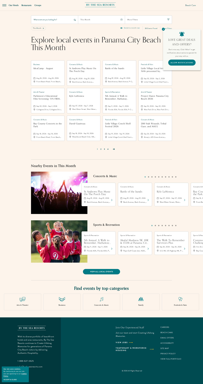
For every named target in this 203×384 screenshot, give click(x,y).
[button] (101, 271)
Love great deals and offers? (181, 42)
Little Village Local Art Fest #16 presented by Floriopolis (154, 70)
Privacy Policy (168, 353)
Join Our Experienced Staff (130, 327)
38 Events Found (151, 28)
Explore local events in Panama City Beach (96, 43)
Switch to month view (130, 28)
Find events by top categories (101, 288)
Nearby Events (53, 166)
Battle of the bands (114, 68)
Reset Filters (167, 28)
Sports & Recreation (106, 224)
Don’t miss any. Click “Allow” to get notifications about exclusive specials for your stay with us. (182, 52)
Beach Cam (190, 5)
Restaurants (26, 5)
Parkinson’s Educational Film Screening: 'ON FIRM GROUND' (46, 97)
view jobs (122, 342)
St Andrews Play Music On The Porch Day (82, 70)
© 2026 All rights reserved (132, 371)
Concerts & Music (105, 176)
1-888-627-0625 (26, 360)
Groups (37, 5)
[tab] (145, 176)
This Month (85, 19)
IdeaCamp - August (43, 68)
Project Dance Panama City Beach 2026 (155, 97)
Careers (164, 327)
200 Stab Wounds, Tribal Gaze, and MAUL (153, 125)
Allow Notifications (182, 62)
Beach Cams (166, 332)
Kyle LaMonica (76, 96)
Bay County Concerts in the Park (47, 125)
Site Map (164, 348)
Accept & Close (10, 379)
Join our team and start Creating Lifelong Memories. (135, 334)
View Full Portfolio (170, 359)
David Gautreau (77, 123)
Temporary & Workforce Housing (131, 349)
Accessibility (167, 343)
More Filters (132, 19)
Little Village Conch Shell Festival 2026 (118, 125)
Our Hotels (14, 5)
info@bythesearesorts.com (30, 366)
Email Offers (167, 338)
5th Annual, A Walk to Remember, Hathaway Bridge (116, 97)
